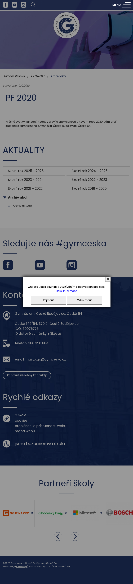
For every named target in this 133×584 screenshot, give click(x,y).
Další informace (66, 291)
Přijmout (48, 300)
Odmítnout (84, 300)
